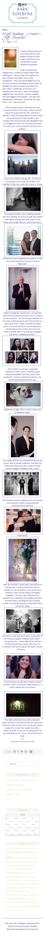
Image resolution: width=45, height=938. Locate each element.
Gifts (29, 883)
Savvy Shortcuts (31, 899)
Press (8, 898)
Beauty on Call (33, 848)
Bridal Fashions (19, 862)
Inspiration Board (24, 887)
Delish (23, 873)
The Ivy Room (11, 907)
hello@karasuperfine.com (28, 923)
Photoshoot (34, 895)
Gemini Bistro (24, 641)
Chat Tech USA (32, 929)
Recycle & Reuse (13, 794)
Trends (24, 907)
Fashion (9, 880)
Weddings (33, 906)
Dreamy (8, 877)
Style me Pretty (23, 902)
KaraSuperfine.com (21, 926)
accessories (10, 848)
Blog (9, 857)
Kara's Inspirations (18, 891)
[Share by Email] (31, 751)
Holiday (35, 884)
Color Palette (13, 872)
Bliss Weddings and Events (21, 852)
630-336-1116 (10, 923)
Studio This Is (11, 902)
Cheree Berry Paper (16, 865)
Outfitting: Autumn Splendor (19, 789)
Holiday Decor (10, 888)
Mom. (8, 799)
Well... (7, 910)
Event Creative (30, 876)
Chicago (27, 865)
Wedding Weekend (14, 785)
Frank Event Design (27, 880)
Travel (19, 906)
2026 (22, 814)
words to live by (16, 910)
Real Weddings (19, 898)
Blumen (32, 595)
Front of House (29, 725)
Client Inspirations (24, 869)
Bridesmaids (30, 862)
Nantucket (19, 895)
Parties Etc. (26, 895)
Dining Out (30, 873)
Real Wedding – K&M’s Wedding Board (22, 780)
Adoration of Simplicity (22, 848)
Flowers (17, 880)
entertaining (17, 876)
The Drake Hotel (34, 902)
